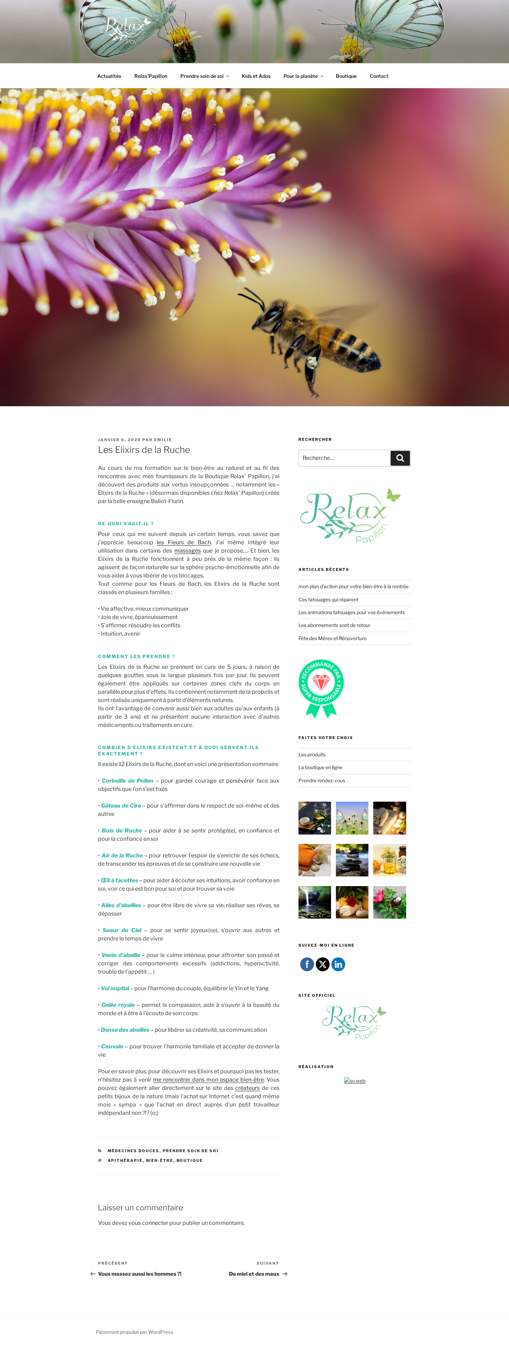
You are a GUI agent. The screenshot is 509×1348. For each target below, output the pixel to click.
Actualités (109, 76)
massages (188, 550)
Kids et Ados (256, 76)
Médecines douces (134, 1150)
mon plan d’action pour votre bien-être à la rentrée (353, 586)
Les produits (311, 754)
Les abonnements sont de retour (334, 625)
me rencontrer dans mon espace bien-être (208, 1079)
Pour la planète (301, 76)
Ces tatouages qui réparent (328, 599)
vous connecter (148, 1223)
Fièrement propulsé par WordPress (134, 1332)
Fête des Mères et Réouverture (332, 638)
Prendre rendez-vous (321, 780)
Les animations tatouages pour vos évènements (351, 612)
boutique (190, 1160)
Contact (379, 76)
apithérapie (125, 1160)
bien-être (159, 1160)
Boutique (346, 76)
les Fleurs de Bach (184, 542)
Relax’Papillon (150, 76)
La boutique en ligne (320, 767)
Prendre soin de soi (202, 76)
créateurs (247, 1088)
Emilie (163, 439)
